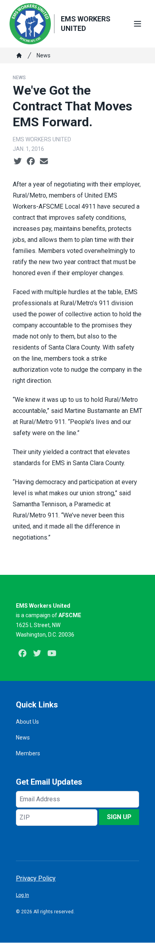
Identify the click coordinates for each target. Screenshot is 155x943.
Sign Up (119, 817)
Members (28, 753)
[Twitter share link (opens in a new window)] (18, 161)
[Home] (19, 55)
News (43, 55)
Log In (22, 895)
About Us (27, 722)
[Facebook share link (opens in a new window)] (31, 161)
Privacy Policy (36, 878)
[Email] (44, 161)
